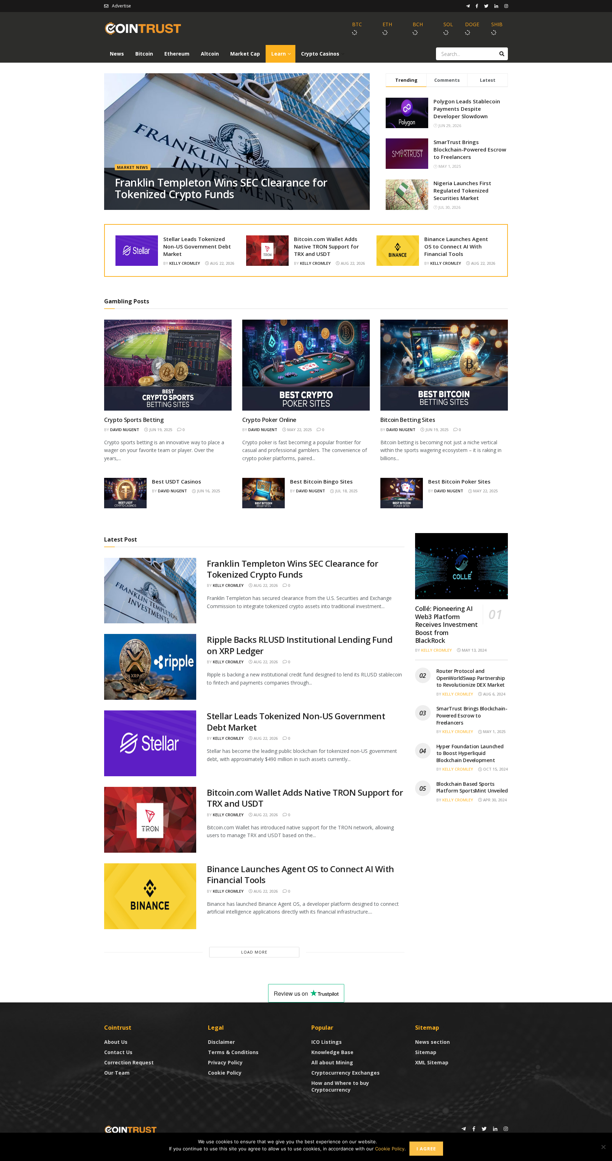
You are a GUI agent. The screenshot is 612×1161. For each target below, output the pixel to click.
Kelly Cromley (184, 263)
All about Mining (332, 1062)
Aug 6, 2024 (493, 694)
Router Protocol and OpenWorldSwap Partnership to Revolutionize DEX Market (470, 678)
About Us (116, 1042)
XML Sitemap (431, 1062)
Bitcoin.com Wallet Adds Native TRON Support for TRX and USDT (326, 246)
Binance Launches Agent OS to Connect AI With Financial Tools (456, 246)
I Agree (426, 1148)
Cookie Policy (225, 1072)
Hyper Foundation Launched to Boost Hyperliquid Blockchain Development (470, 753)
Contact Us (118, 1052)
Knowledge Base (332, 1052)
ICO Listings (326, 1042)
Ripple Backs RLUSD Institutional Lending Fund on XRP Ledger (299, 645)
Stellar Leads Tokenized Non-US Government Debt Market (197, 246)
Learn (278, 53)
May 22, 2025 (299, 429)
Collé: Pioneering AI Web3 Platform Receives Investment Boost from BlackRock (446, 624)
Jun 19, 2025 (160, 429)
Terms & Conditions (233, 1052)
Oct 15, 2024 (495, 769)
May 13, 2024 (473, 650)
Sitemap (425, 1052)
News (117, 53)
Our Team (117, 1072)
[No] (603, 1146)
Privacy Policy (225, 1062)
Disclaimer (221, 1042)
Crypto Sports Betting (133, 420)
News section (432, 1042)
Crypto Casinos (320, 53)
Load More (254, 952)
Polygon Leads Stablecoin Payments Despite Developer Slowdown (467, 109)
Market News (132, 167)
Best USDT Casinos (176, 481)
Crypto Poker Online (269, 420)
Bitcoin (144, 53)
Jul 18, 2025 (345, 490)
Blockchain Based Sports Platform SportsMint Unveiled (472, 787)
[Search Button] (502, 53)
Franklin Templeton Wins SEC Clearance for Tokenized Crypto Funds (221, 188)
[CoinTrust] (130, 1129)
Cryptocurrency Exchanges (345, 1072)
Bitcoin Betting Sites (407, 420)
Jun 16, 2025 (208, 490)
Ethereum (176, 53)
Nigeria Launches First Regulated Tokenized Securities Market (462, 190)
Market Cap (245, 53)
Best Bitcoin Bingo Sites (321, 481)
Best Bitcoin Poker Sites (459, 481)
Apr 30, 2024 (494, 799)
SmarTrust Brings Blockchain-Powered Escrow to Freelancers (470, 149)
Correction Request (129, 1062)
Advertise (121, 6)
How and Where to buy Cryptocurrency (340, 1086)
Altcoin (210, 53)
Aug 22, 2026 (221, 263)
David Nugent (124, 429)
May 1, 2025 (493, 731)
